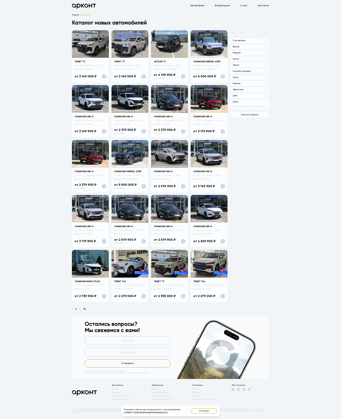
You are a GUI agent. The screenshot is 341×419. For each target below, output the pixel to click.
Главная (75, 15)
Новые (115, 389)
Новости (196, 396)
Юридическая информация (204, 399)
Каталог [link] (87, 15)
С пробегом (117, 392)
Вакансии (196, 392)
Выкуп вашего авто (121, 396)
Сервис (155, 389)
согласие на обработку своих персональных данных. (128, 372)
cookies (128, 412)
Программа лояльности (162, 399)
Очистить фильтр (250, 115)
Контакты (263, 5)
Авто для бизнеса (120, 399)
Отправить (127, 363)
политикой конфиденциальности (150, 412)
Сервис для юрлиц (160, 396)
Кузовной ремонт (160, 392)
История (196, 389)
